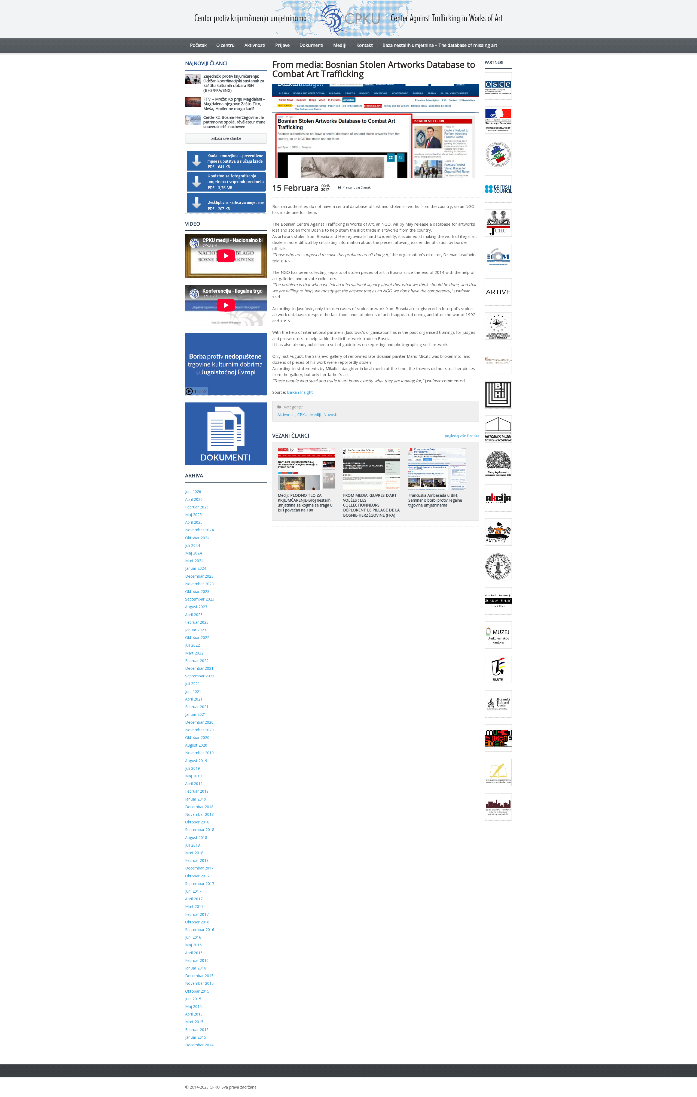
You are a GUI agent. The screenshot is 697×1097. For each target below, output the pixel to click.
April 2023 (194, 614)
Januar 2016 (195, 968)
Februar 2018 (197, 860)
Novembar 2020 (199, 729)
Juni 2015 (193, 998)
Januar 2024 (195, 568)
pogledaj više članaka (462, 435)
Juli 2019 (192, 768)
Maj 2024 (193, 553)
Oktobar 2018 (197, 822)
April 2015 (194, 1014)
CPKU (302, 414)
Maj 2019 (193, 775)
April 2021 (194, 699)
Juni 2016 (193, 937)
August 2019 (196, 760)
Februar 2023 (197, 622)
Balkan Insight (300, 392)
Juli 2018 (192, 845)
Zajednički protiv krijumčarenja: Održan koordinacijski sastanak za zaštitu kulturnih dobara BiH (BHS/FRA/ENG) (233, 83)
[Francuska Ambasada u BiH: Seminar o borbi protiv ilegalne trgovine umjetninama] (437, 449)
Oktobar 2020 (197, 737)
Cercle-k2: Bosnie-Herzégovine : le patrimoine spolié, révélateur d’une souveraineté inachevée (234, 122)
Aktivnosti (254, 45)
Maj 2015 (193, 1006)
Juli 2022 (192, 645)
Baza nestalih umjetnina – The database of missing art (440, 45)
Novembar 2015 (199, 983)
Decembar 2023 (199, 576)
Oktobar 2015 (197, 991)
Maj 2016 (193, 944)
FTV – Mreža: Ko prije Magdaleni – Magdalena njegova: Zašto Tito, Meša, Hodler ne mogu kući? (234, 103)
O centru (225, 45)
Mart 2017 (194, 906)
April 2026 (194, 499)
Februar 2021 (197, 706)
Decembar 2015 (199, 975)
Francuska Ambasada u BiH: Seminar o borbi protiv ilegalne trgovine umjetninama (435, 500)
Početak (198, 45)
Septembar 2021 (199, 675)
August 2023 (196, 606)
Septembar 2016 (199, 929)
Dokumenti (311, 45)
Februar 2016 (197, 960)
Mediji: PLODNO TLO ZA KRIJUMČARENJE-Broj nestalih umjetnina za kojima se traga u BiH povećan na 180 (305, 503)
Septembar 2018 (199, 829)
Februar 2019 (197, 791)
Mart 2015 (194, 1021)
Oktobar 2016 (197, 922)
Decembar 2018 (199, 806)
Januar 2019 (195, 799)
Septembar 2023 (199, 599)
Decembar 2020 (199, 722)
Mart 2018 (194, 852)
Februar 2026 (197, 507)
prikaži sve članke (226, 138)
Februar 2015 (197, 1029)
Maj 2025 (193, 514)
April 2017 (194, 898)
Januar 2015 (195, 1037)
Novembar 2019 (199, 752)
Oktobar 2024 (197, 537)
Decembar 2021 (199, 668)
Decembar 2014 (199, 1044)
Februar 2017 (197, 914)
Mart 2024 (194, 560)
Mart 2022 (194, 653)
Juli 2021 (192, 683)
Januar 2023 (195, 629)
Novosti (330, 414)
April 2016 (194, 952)
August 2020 (196, 745)
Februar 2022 (197, 660)
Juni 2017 (193, 891)
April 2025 (194, 522)
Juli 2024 (192, 545)
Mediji (340, 45)
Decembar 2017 (199, 868)
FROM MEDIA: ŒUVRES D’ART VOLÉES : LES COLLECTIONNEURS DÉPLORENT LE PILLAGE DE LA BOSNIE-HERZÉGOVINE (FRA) (371, 505)
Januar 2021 (195, 714)
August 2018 (196, 837)
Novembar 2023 (199, 583)
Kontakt (364, 45)
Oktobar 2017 (197, 875)
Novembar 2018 (199, 814)
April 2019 (194, 783)
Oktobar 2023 (197, 591)
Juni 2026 (193, 491)
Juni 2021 (193, 691)
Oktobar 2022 (197, 637)
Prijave (282, 45)
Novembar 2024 (199, 529)
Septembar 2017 (199, 883)
